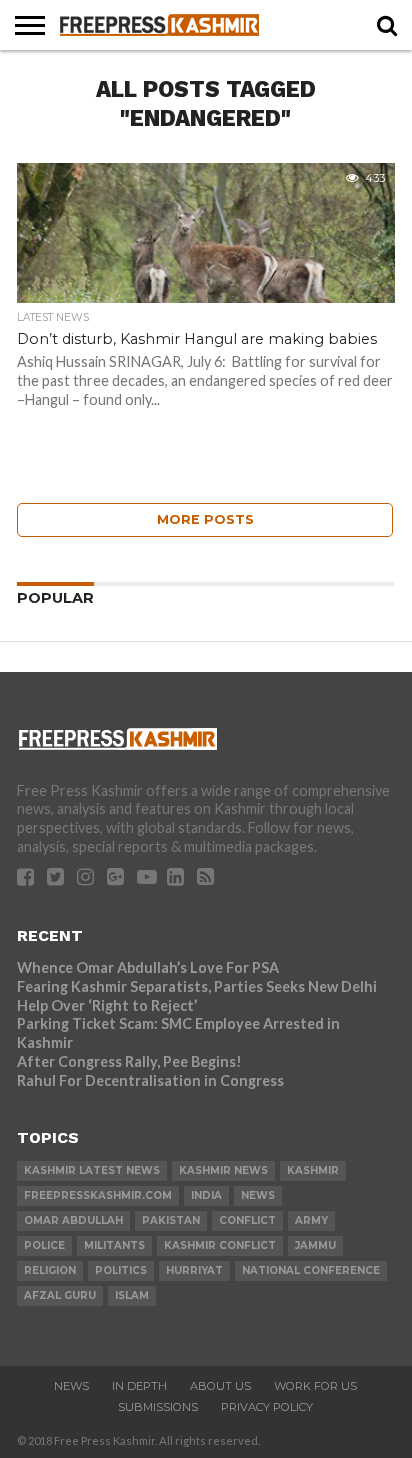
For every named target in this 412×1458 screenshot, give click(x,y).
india (206, 1195)
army (311, 1220)
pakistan (171, 1220)
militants (114, 1245)
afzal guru (60, 1295)
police (44, 1245)
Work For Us (315, 1386)
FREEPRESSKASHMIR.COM (98, 1195)
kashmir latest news (92, 1170)
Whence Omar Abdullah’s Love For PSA (148, 967)
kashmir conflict (220, 1245)
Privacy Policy (267, 1407)
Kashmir (313, 1170)
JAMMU (315, 1245)
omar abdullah (73, 1220)
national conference (311, 1270)
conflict (247, 1220)
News (71, 1386)
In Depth (139, 1386)
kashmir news (223, 1170)
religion (50, 1270)
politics (121, 1270)
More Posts (205, 519)
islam (132, 1295)
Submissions (158, 1407)
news (258, 1195)
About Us (220, 1386)
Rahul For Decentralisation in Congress (150, 1080)
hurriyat (194, 1270)
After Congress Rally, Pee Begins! (129, 1061)
